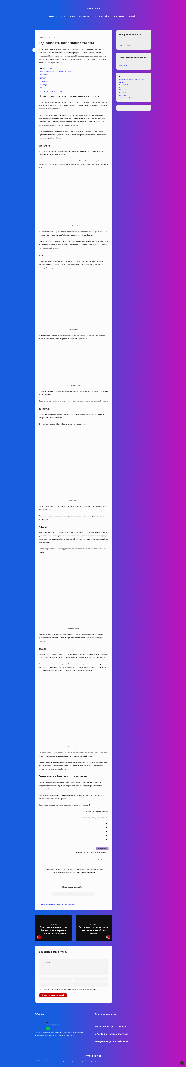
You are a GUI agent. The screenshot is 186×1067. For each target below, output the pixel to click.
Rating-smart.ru (124, 65)
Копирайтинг (50, 904)
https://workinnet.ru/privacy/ (143, 1061)
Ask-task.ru (122, 43)
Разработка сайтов (101, 16)
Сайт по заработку (125, 45)
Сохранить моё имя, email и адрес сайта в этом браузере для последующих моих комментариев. (69, 989)
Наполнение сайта (62, 904)
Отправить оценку (102, 848)
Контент (42, 904)
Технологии (118, 16)
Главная (53, 16)
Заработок (84, 16)
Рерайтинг (71, 904)
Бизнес (71, 16)
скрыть (51, 68)
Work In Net (93, 8)
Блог (62, 16)
